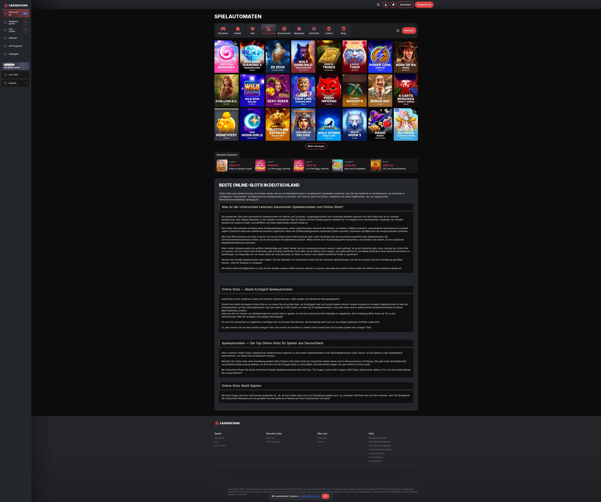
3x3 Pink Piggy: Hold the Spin (281, 168)
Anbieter (409, 30)
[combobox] (15, 83)
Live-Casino (220, 445)
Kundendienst (375, 461)
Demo (226, 61)
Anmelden (405, 4)
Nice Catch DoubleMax (355, 168)
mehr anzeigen (316, 146)
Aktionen (270, 438)
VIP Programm (272, 441)
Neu (216, 441)
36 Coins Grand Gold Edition (396, 168)
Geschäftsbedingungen (380, 441)
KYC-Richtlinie (375, 457)
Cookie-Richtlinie (377, 453)
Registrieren (424, 4)
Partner (320, 441)
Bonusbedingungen (378, 438)
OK (325, 496)
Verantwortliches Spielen (380, 449)
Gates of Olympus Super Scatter (244, 168)
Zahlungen (322, 438)
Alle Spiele (219, 438)
